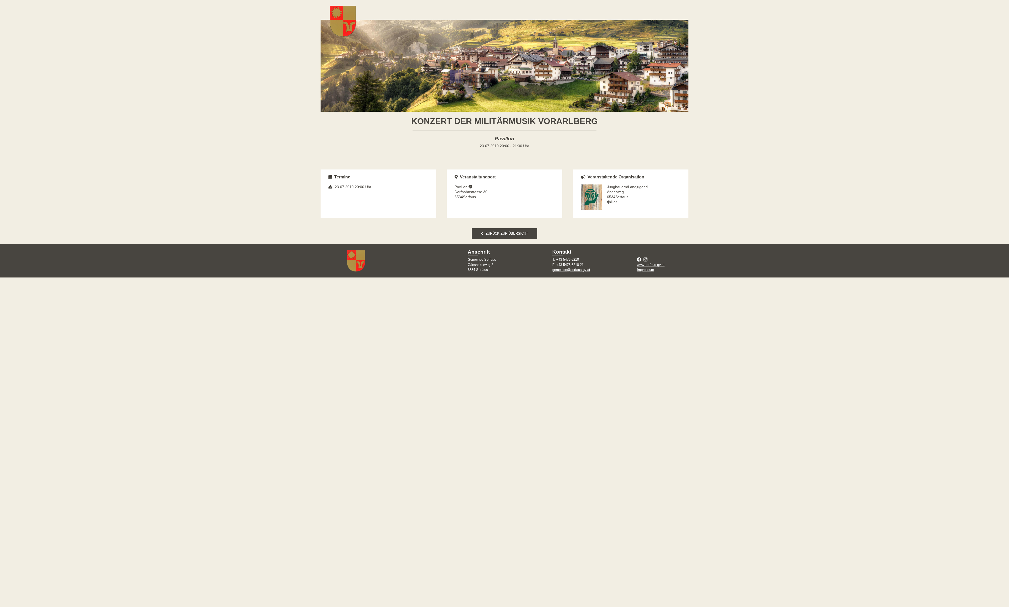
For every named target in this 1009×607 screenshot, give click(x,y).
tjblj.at (612, 202)
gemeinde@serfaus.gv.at (571, 270)
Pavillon (462, 187)
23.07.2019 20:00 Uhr (353, 187)
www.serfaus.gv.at (651, 265)
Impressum (645, 270)
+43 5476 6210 (567, 259)
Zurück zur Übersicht (507, 233)
